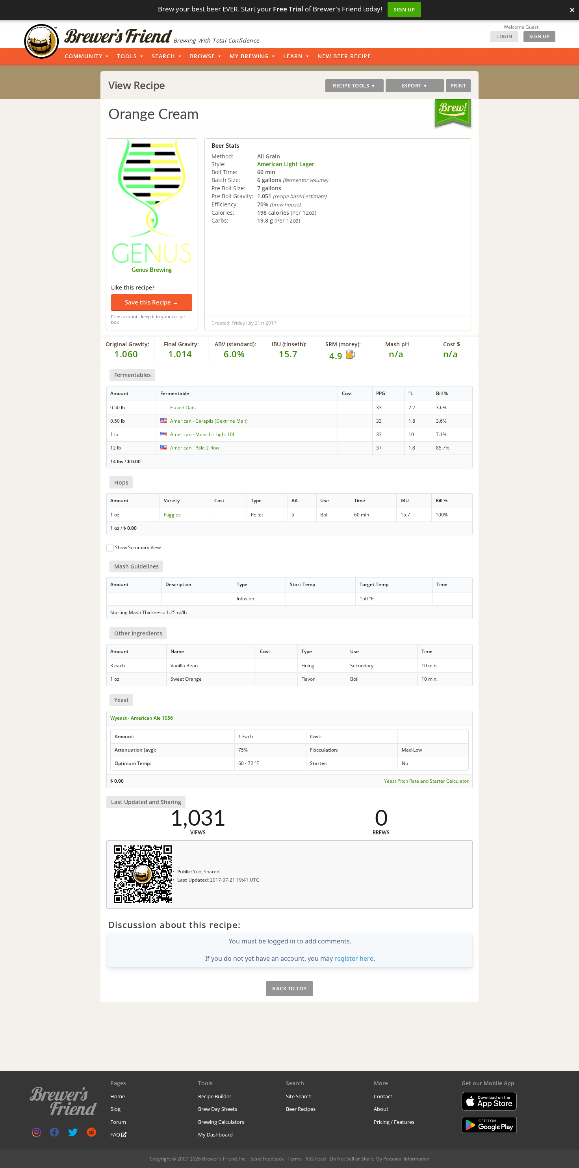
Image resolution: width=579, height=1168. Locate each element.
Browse (202, 56)
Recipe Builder (214, 1096)
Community (83, 56)
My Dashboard (215, 1134)
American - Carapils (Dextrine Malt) (209, 421)
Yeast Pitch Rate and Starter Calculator (426, 781)
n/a (450, 353)
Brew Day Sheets (217, 1108)
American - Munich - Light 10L (202, 434)
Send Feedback (267, 1158)
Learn (293, 56)
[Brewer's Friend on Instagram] (36, 1134)
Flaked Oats (183, 407)
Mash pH (397, 344)
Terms (295, 1158)
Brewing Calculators (221, 1121)
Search (163, 56)
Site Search (299, 1096)
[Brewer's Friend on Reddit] (91, 1134)
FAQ (115, 1134)
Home (117, 1096)
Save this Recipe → (151, 302)
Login (504, 36)
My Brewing (249, 56)
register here (353, 958)
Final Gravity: (181, 344)
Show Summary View (138, 547)
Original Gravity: (127, 344)
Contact (383, 1096)
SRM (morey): (343, 344)
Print (458, 85)
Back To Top (289, 988)
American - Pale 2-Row (194, 447)
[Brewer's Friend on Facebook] (54, 1134)
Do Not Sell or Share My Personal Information (379, 1158)
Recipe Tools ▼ (354, 85)
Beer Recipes (300, 1108)
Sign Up (404, 9)
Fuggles (172, 514)
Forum (118, 1121)
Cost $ (451, 344)
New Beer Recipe (344, 56)
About (381, 1108)
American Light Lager (285, 164)
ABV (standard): (235, 344)
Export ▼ (414, 85)
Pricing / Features (394, 1121)
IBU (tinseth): (289, 344)
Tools (127, 56)
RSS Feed (316, 1158)
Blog (115, 1108)
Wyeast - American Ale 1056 (141, 718)
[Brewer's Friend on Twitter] (73, 1134)
